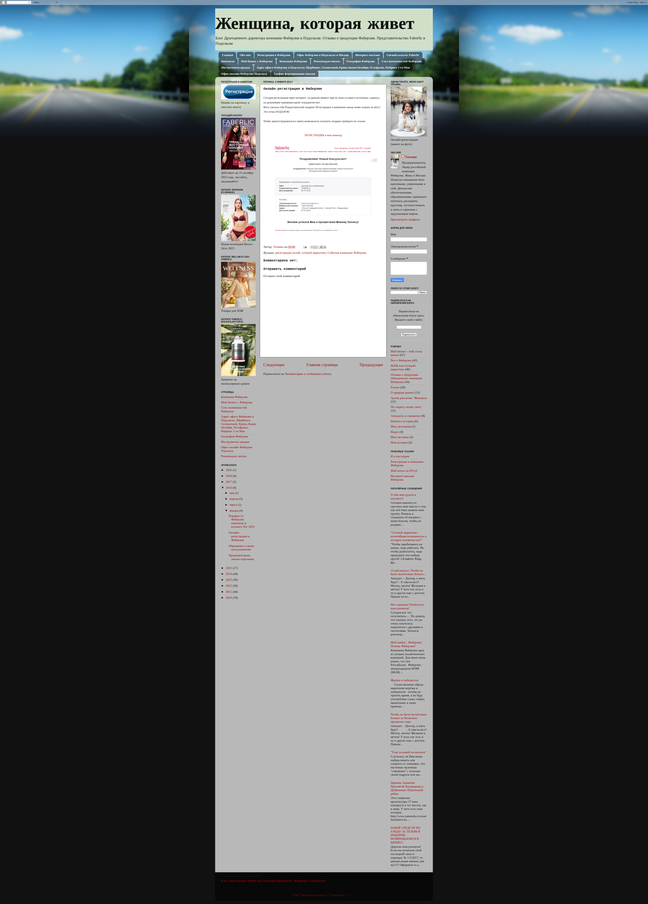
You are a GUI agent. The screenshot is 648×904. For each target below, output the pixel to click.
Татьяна (411, 157)
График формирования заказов (294, 73)
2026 (229, 470)
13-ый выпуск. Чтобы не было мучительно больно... (408, 572)
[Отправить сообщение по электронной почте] (304, 246)
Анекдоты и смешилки (406, 416)
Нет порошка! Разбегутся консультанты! (407, 606)
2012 (229, 585)
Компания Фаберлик (293, 61)
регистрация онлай (287, 252)
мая (232, 493)
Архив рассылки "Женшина (409, 398)
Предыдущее (371, 364)
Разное (395, 387)
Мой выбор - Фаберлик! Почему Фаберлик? (406, 644)
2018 (229, 476)
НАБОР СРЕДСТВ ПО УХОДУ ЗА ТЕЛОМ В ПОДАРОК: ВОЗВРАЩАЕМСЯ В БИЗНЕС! (405, 835)
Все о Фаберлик (401, 360)
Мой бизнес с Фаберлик (257, 61)
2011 (229, 591)
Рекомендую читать (327, 61)
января (234, 510)
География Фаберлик (361, 61)
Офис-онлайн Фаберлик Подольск (244, 73)
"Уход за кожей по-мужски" (408, 752)
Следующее (274, 364)
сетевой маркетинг (314, 252)
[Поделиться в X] (318, 247)
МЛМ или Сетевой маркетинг (403, 367)
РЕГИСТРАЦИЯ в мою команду (323, 135)
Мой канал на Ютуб (404, 470)
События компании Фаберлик (347, 252)
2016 (229, 487)
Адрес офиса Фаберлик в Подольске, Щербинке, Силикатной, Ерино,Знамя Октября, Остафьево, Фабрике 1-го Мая (333, 67)
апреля (234, 498)
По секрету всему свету (406, 407)
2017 (229, 481)
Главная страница (322, 364)
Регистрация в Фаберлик (273, 55)
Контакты (228, 61)
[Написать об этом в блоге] (315, 247)
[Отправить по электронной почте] (312, 247)
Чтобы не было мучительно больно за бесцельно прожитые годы (409, 718)
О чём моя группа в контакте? (403, 496)
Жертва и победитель (404, 680)
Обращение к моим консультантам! (241, 547)
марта (234, 504)
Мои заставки (400, 437)
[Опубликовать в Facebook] (321, 247)
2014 (229, 574)
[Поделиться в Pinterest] (325, 247)
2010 (229, 597)
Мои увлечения (401, 426)
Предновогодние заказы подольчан (241, 557)
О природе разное (402, 392)
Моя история (399, 442)
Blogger (350, 895)
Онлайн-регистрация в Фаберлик (239, 536)
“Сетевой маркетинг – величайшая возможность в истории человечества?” (408, 536)
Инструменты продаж (235, 67)
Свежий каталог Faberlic (403, 55)
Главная (227, 55)
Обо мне (245, 55)
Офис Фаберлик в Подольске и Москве (323, 55)
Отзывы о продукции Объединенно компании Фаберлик (406, 378)
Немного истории (402, 421)
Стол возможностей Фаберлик (402, 61)
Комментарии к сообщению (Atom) (308, 373)
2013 (229, 579)
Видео (395, 432)
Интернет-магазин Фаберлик (402, 477)
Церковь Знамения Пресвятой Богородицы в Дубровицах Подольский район (407, 788)
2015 (229, 568)
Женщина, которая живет (314, 22)
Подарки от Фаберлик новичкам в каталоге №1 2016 (241, 521)
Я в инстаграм (400, 456)
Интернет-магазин (367, 55)
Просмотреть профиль (405, 219)
